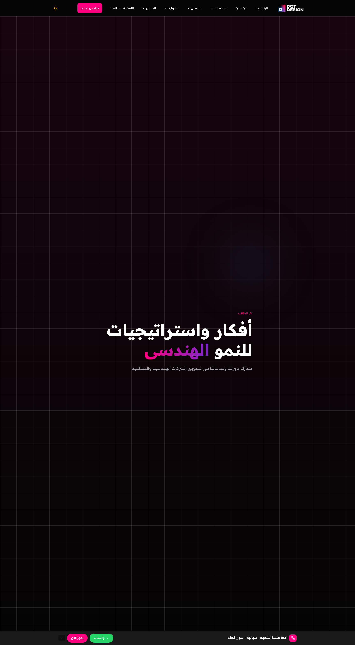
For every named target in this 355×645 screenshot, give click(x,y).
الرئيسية (262, 8)
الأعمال (196, 8)
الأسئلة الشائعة (122, 8)
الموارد (173, 8)
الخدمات (220, 8)
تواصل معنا (90, 8)
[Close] (61, 638)
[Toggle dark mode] (55, 8)
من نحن (241, 8)
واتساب (99, 638)
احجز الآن (77, 638)
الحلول (151, 8)
